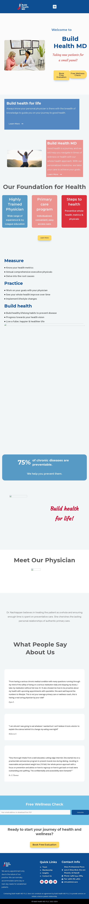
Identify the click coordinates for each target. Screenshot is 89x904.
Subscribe (80, 812)
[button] (54, 6)
